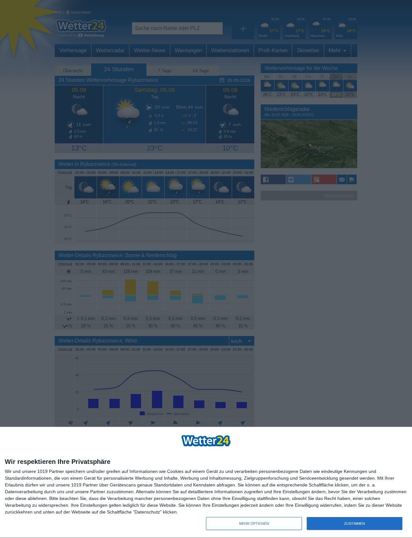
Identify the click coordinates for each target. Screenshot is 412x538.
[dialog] (206, 482)
